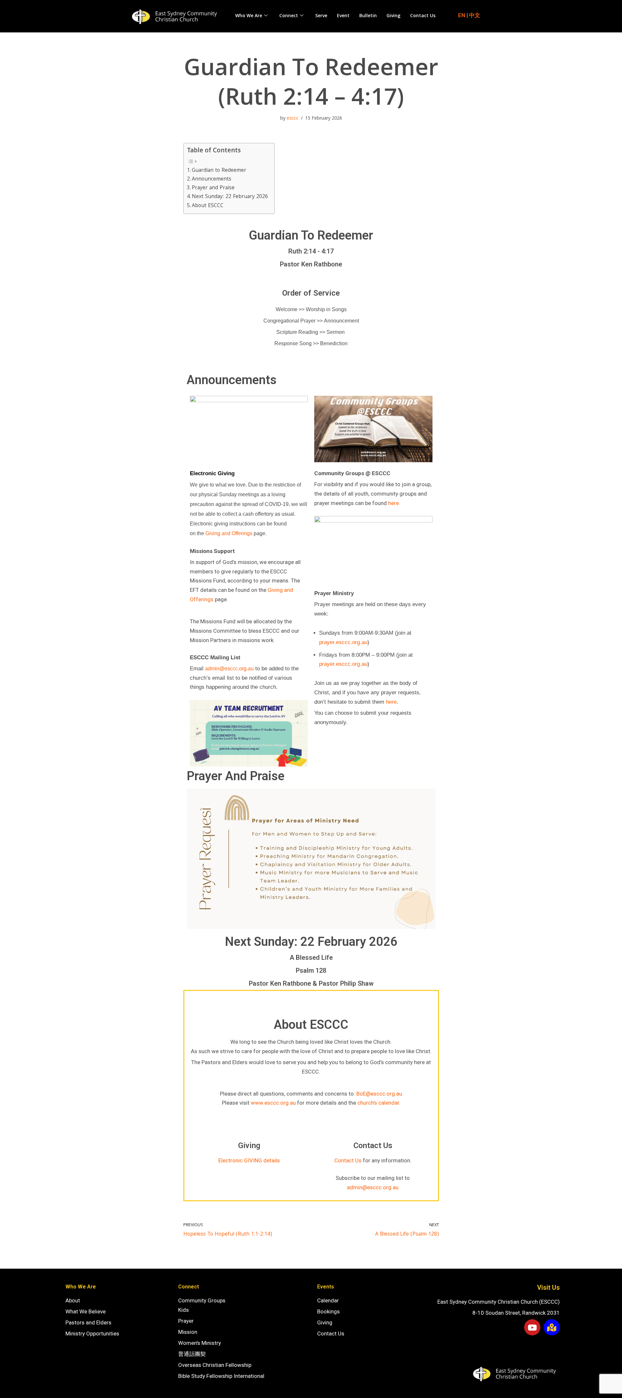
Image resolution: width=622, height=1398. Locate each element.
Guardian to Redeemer (219, 170)
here (393, 503)
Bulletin (368, 16)
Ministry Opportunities (92, 1333)
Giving (393, 16)
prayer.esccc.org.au (343, 642)
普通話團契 (192, 1354)
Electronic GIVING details (249, 1160)
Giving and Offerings (228, 533)
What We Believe (85, 1311)
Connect (288, 16)
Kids (183, 1310)
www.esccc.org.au (273, 1102)
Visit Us (548, 1287)
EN (461, 15)
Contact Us (422, 16)
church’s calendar (378, 1102)
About (72, 1300)
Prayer (186, 1321)
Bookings (328, 1311)
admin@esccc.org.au (372, 1187)
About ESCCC (208, 206)
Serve (321, 16)
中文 (474, 15)
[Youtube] (532, 1327)
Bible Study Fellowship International (221, 1376)
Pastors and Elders (88, 1322)
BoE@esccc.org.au (379, 1093)
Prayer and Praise (213, 188)
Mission (187, 1332)
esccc (292, 119)
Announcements (211, 179)
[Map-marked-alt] (552, 1327)
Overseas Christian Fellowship (214, 1365)
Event (343, 16)
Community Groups (201, 1300)
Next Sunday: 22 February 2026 (230, 197)
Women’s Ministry (199, 1343)
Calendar (328, 1300)
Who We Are (248, 16)
